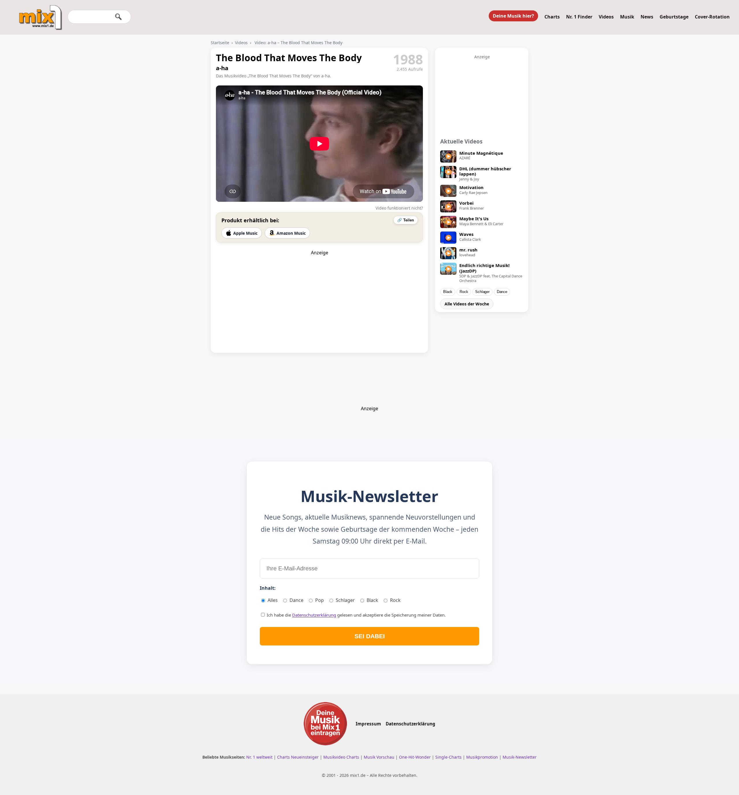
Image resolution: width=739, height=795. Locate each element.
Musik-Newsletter (520, 757)
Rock (464, 292)
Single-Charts (449, 757)
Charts (552, 17)
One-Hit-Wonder (415, 757)
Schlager (482, 292)
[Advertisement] (319, 292)
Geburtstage (674, 17)
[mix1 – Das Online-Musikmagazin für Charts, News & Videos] (38, 13)
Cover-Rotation (712, 17)
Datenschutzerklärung (314, 615)
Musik (627, 17)
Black (447, 292)
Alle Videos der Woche (467, 304)
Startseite (220, 42)
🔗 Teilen (405, 220)
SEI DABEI (369, 636)
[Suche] (118, 17)
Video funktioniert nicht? (399, 208)
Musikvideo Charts (341, 757)
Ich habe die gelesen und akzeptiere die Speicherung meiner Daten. (356, 615)
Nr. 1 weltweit (260, 757)
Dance (502, 292)
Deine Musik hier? (513, 16)
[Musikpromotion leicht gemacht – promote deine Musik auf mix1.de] (325, 723)
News (647, 17)
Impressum (368, 724)
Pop (319, 600)
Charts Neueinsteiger (298, 757)
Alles (273, 600)
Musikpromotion (482, 757)
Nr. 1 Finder (579, 17)
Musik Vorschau (379, 757)
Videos (606, 17)
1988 (408, 59)
